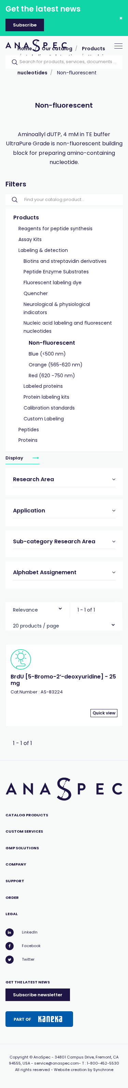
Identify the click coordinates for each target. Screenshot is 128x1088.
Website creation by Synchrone (83, 1069)
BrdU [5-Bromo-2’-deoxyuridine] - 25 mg (63, 680)
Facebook (31, 945)
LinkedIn (30, 932)
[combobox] (37, 608)
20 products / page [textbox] (36, 625)
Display (14, 458)
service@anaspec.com (56, 1063)
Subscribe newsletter (37, 995)
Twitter (28, 959)
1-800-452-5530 (103, 1063)
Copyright (19, 1057)
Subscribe (25, 25)
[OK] (12, 62)
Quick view (104, 713)
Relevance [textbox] (25, 609)
